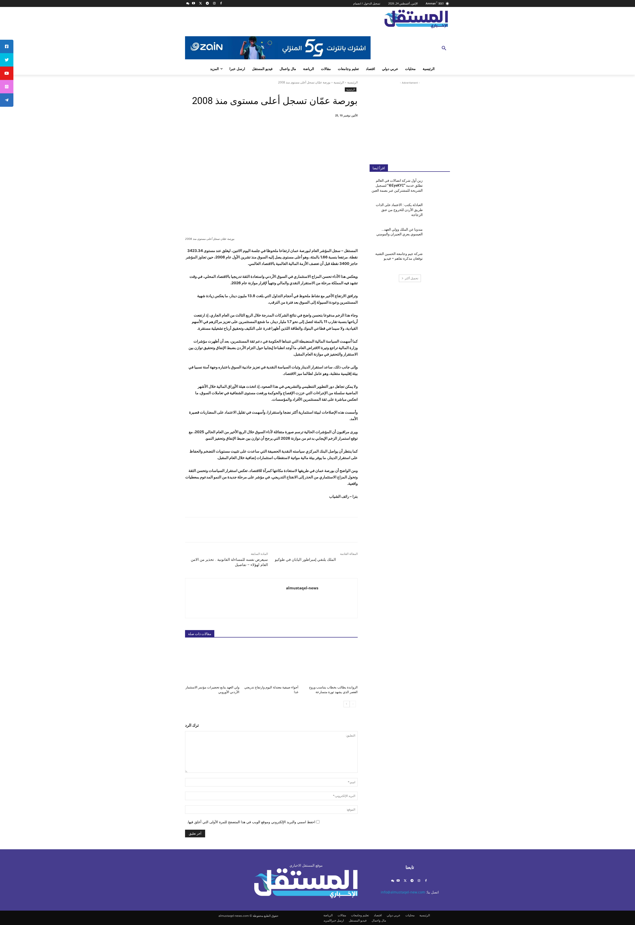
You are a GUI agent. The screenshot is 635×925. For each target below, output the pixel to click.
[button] (444, 48)
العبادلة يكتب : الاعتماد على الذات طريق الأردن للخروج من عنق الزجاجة (399, 209)
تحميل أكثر (411, 278)
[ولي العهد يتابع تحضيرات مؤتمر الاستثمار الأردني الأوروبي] (212, 663)
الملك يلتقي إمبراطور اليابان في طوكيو (305, 559)
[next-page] (347, 704)
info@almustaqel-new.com (403, 892)
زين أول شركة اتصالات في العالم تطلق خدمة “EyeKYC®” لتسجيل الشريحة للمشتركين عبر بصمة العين (397, 185)
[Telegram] (207, 3)
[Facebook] (221, 3)
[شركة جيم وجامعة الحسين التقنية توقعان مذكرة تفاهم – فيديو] (438, 259)
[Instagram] (214, 3)
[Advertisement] (410, 118)
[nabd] (188, 3)
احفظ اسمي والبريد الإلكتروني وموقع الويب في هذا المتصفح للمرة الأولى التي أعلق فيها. (251, 822)
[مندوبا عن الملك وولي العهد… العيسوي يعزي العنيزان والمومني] (438, 235)
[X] (200, 3)
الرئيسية (352, 82)
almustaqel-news (302, 587)
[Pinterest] (302, 128)
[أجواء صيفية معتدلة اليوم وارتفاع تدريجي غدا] (271, 663)
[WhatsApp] (291, 128)
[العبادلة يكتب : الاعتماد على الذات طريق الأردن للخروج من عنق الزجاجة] (438, 211)
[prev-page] (353, 704)
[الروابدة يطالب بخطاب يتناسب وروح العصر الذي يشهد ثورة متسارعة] (330, 663)
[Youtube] (193, 3)
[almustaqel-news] (337, 598)
